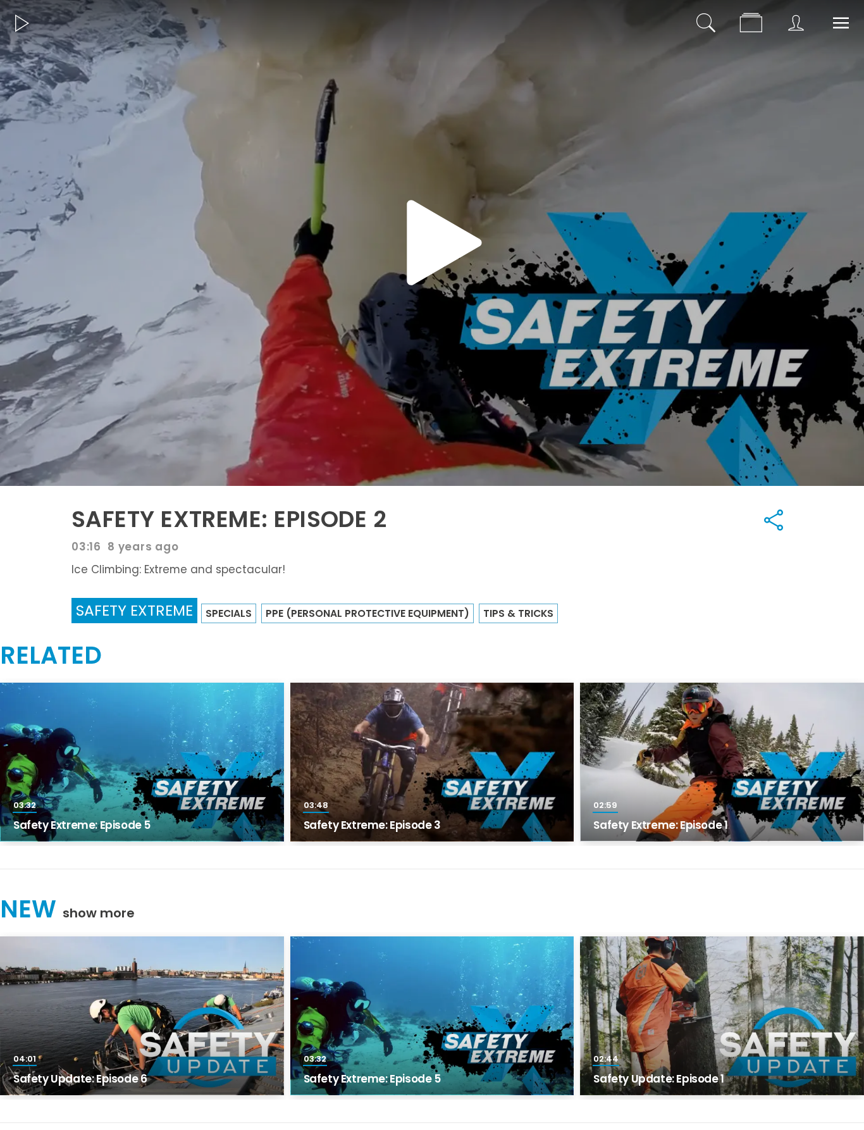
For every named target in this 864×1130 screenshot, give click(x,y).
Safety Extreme (134, 610)
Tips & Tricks (518, 613)
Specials (229, 613)
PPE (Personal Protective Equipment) (367, 613)
